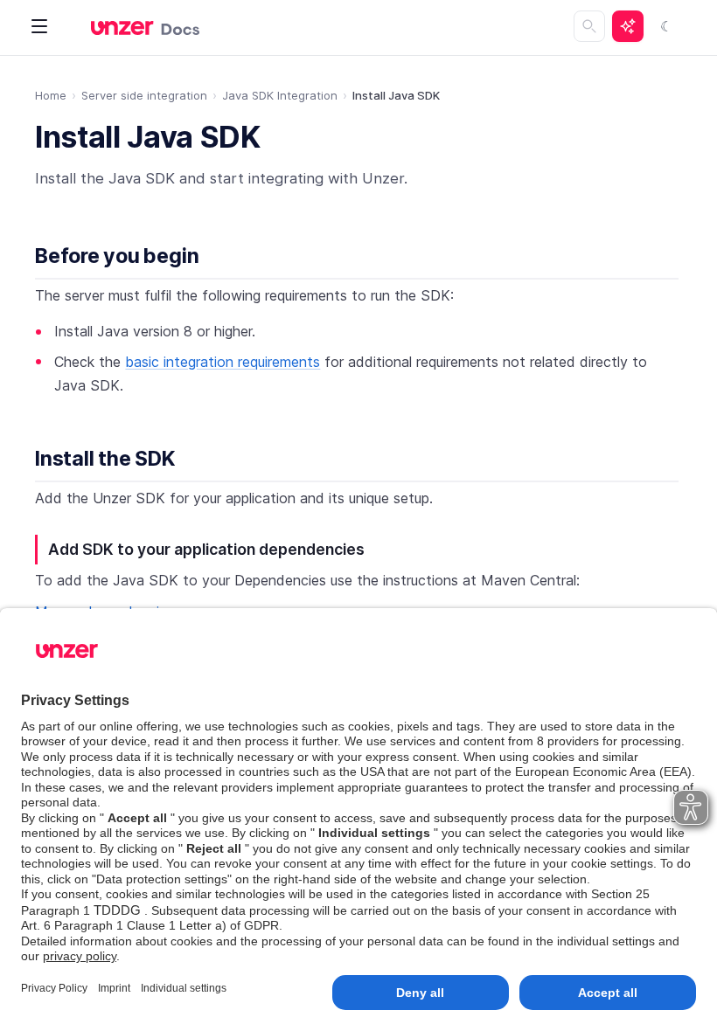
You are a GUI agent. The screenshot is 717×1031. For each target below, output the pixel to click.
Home (50, 95)
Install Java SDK (148, 137)
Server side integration (144, 95)
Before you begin (116, 256)
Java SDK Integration (280, 95)
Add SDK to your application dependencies (206, 549)
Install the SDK (105, 458)
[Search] (589, 26)
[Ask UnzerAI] (628, 26)
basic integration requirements (222, 361)
